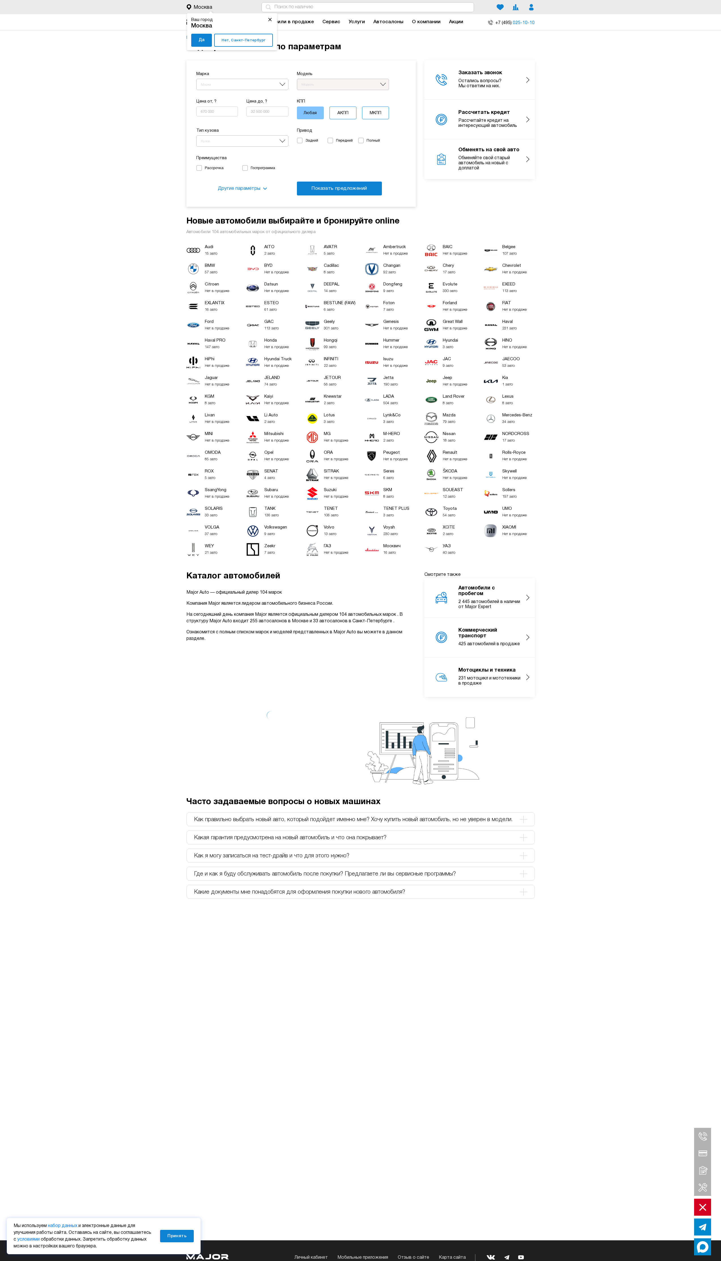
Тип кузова (207, 131)
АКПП (342, 113)
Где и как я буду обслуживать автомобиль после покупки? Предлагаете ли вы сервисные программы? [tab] (325, 874)
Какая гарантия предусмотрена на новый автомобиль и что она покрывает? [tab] (290, 837)
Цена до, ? (256, 101)
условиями (28, 1239)
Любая (310, 113)
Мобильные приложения (362, 1258)
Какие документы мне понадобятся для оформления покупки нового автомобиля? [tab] (299, 892)
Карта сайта (452, 1258)
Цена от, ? (206, 101)
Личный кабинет (311, 1258)
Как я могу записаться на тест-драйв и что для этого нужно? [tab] (271, 856)
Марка (202, 74)
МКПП (375, 113)
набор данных (62, 1226)
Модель (304, 74)
